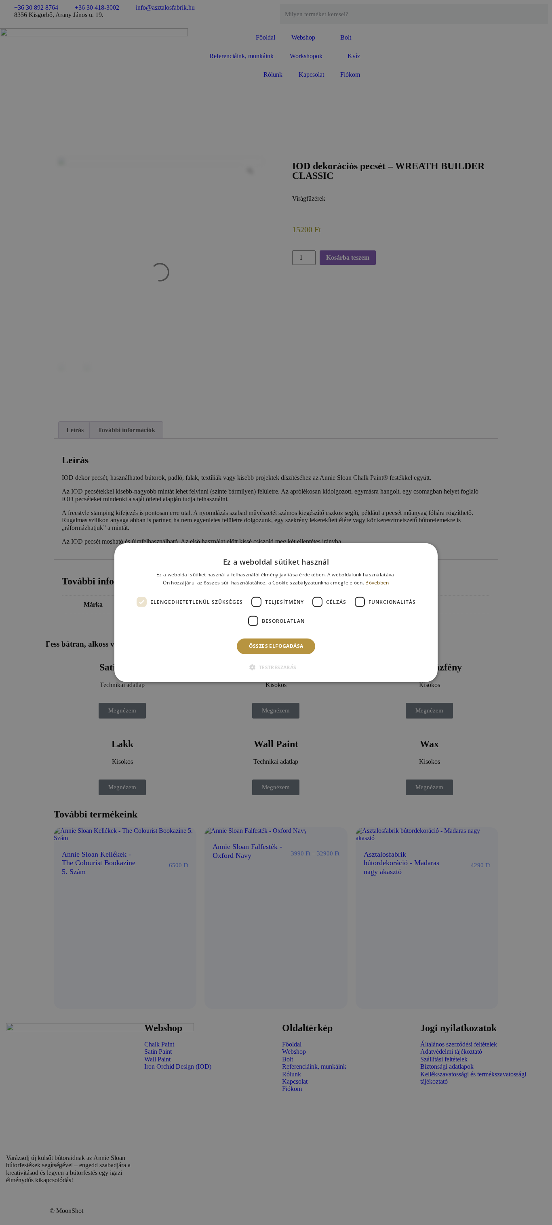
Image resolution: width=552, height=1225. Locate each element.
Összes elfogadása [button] (276, 646)
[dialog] (276, 612)
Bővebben (377, 582)
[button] (275, 667)
